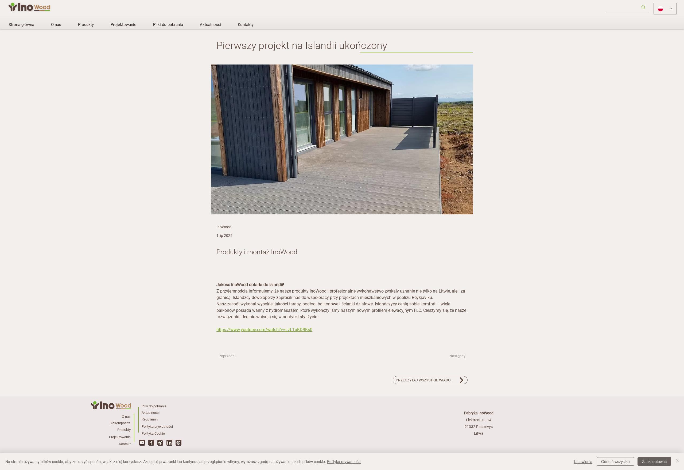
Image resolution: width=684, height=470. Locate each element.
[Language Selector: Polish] (665, 8)
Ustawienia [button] (583, 461)
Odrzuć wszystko (615, 461)
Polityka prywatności (344, 461)
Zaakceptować (654, 461)
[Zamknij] (677, 461)
